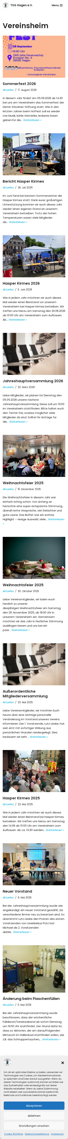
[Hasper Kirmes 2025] (34, 771)
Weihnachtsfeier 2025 (23, 483)
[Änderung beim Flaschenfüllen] (34, 969)
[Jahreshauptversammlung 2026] (34, 354)
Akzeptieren (34, 1106)
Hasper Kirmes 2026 (21, 283)
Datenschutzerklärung (37, 1134)
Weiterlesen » (32, 120)
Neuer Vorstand (17, 891)
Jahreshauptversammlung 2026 (33, 381)
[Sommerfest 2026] (34, 57)
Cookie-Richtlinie (13, 1134)
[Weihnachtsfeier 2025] (34, 456)
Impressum (57, 1134)
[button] (62, 1063)
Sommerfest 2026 (19, 83)
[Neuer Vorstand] (34, 864)
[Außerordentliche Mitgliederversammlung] (34, 664)
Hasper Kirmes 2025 (21, 798)
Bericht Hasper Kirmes (23, 181)
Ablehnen (34, 1116)
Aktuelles (8, 90)
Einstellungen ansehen (34, 1126)
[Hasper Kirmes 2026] (34, 256)
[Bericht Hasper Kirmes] (34, 154)
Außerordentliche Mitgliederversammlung (25, 694)
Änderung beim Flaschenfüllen (31, 998)
